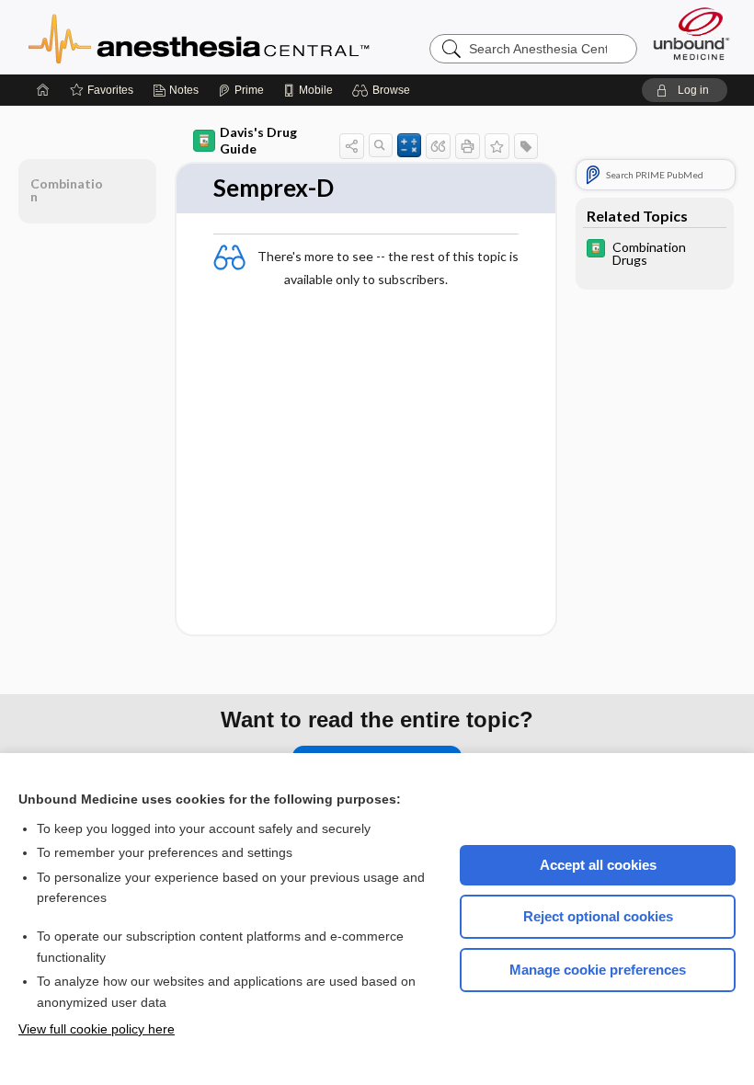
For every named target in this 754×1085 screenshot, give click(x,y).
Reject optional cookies (598, 916)
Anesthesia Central (256, 36)
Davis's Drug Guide (258, 140)
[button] (384, 90)
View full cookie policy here (96, 1029)
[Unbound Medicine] (691, 34)
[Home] (43, 90)
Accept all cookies (598, 865)
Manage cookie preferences (597, 969)
